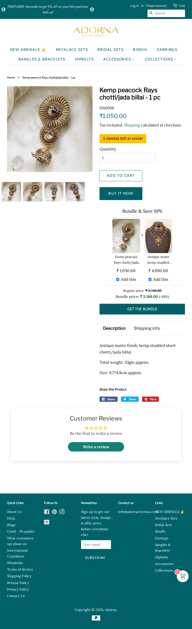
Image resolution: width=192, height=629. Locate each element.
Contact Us (16, 596)
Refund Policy (18, 582)
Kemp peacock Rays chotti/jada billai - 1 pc (126, 260)
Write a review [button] (96, 446)
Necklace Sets (72, 49)
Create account (156, 6)
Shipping (132, 125)
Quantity (108, 149)
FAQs (11, 518)
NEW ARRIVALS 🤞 (28, 49)
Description (114, 328)
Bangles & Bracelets (41, 59)
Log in (134, 6)
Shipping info (147, 328)
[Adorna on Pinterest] (54, 512)
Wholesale (15, 563)
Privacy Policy (18, 589)
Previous (3, 9)
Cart (182, 6)
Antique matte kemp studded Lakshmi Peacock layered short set (158, 260)
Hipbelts (84, 59)
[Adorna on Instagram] (61, 512)
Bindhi (140, 49)
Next (92, 9)
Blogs (11, 525)
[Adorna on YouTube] (46, 523)
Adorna (110, 609)
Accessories (117, 59)
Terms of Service (20, 569)
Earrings (167, 49)
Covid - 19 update (21, 531)
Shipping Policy (19, 576)
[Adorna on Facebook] (46, 512)
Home (11, 77)
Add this (128, 279)
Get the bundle (142, 309)
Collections (159, 59)
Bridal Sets (110, 49)
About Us (14, 511)
